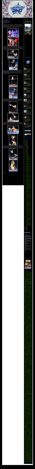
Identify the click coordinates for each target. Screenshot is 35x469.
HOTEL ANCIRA (28, 373)
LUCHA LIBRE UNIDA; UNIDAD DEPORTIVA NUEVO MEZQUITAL (28, 395)
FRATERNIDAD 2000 (27, 359)
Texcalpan (31, 450)
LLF (29, 384)
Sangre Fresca (29, 441)
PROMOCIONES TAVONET (27, 429)
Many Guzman (26, 399)
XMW (25, 461)
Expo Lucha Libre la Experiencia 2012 (28, 354)
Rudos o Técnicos (30, 436)
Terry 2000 (27, 450)
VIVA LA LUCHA (27, 460)
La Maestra (30, 381)
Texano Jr (29, 450)
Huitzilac (31, 373)
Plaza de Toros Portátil (30, 419)
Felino (28, 357)
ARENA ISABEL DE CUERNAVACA (28, 283)
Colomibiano (26, 311)
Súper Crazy (26, 447)
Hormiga (25, 373)
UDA (27, 454)
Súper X (27, 448)
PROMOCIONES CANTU (28, 426)
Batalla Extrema (30, 296)
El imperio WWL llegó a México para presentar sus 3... (29, 162)
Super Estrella (28, 447)
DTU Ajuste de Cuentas (29, 323)
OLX (29, 409)
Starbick (31, 446)
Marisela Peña (29, 399)
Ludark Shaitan (30, 397)
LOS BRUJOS (28, 385)
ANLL (27, 276)
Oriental (31, 409)
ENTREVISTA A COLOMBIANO (29, 336)
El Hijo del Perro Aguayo (28, 328)
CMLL (26, 307)
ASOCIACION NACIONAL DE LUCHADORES (28, 291)
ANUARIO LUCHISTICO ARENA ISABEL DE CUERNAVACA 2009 (28, 277)
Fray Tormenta (30, 359)
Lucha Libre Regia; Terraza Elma (28, 392)
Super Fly (31, 447)
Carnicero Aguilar (26, 301)
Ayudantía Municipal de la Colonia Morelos (28, 295)
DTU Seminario (26, 325)
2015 (25, 144)
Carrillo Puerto (29, 301)
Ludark (28, 397)
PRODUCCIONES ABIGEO (28, 424)
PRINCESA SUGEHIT (30, 423)
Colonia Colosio (28, 311)
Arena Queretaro (26, 288)
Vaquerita (25, 459)
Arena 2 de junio (26, 278)
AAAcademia (26, 273)
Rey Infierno (31, 435)
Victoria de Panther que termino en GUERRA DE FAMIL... (28, 177)
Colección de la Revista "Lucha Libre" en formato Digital (29, 123)
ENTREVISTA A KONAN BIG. (29, 340)
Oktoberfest (26, 409)
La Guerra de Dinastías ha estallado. (9, 18)
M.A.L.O (25, 398)
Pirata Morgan (28, 416)
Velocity (27, 459)
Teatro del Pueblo (26, 449)
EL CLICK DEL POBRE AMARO (28, 327)
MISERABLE (26, 404)
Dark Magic (26, 316)
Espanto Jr (29, 348)
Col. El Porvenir (30, 308)
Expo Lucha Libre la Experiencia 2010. (28, 353)
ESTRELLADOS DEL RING (29, 351)
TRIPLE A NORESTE (27, 453)
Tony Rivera (29, 451)
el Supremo (28, 331)
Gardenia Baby (29, 361)
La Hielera (29, 380)
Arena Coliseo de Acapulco (29, 281)
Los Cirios (30, 385)
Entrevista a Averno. (27, 335)
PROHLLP (27, 425)
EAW (28, 326)
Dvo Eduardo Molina (26, 326)
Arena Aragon (26, 279)
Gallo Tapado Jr (26, 361)
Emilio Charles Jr (26, 332)
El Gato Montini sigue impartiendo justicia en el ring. (29, 105)
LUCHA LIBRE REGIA (27, 391)
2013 (25, 226)
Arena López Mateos (30, 284)
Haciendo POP (26, 368)
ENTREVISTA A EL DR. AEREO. (28, 338)
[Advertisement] (8, 179)
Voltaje (29, 460)
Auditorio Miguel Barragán (27, 293)
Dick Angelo (28, 319)
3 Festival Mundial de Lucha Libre (28, 271)
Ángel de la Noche (27, 275)
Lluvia (30, 384)
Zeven (31, 461)
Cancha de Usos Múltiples (27, 300)
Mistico (27, 404)
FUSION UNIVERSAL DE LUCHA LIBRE (28, 360)
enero (26, 155)
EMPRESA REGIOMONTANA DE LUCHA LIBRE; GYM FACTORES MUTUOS (28, 333)
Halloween (29, 368)
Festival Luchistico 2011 (29, 358)
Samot (25, 440)
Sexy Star (27, 443)
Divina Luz (26, 320)
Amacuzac (29, 274)
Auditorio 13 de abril (26, 292)
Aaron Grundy (28, 273)
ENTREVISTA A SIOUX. (27, 341)
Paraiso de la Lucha (30, 412)
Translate (29, 131)
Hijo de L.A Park (28, 371)
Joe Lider (31, 376)
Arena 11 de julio (30, 277)
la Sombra (30, 382)
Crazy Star (31, 314)
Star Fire (29, 446)
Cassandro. (26, 302)
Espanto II (27, 348)
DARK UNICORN (28, 316)
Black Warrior (30, 297)
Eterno (25, 352)
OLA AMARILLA (28, 409)
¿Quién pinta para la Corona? (27, 271)
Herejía (25, 369)
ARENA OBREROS (28, 287)
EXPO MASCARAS (30, 354)
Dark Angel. (29, 315)
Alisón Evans (27, 274)
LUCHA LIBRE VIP (29, 395)
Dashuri (31, 316)
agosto (26, 149)
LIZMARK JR (27, 384)
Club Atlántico (30, 306)
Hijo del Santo (27, 372)
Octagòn (29, 408)
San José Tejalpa (30, 440)
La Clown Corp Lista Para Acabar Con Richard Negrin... (28, 159)
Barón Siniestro (26, 296)
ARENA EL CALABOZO (30, 282)
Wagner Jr (31, 460)
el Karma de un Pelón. (28, 329)
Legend (30, 383)
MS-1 (29, 406)
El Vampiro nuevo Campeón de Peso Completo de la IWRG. (28, 171)
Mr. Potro (27, 406)
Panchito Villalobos (26, 411)
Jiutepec (29, 376)
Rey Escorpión (28, 435)
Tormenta (31, 451)
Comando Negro (28, 312)
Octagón (27, 408)
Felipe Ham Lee (30, 357)
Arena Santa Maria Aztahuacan (29, 289)
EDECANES (31, 326)
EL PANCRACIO (28, 330)
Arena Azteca (29, 279)
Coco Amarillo (31, 307)
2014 (25, 145)
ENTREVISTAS (30, 343)
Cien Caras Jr (27, 305)
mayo (26, 152)
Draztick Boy (26, 322)
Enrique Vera (29, 334)
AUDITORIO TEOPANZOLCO (28, 294)
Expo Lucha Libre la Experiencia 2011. (28, 353)
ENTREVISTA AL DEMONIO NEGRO (28, 342)
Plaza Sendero (30, 420)
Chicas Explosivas (26, 304)
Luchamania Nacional (29, 396)
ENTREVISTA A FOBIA (27, 339)
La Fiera (27, 380)
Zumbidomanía (26, 462)
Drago (31, 321)
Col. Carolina (28, 308)
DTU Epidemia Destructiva (27, 324)
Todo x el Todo (26, 451)
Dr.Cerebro (25, 321)
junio (26, 151)
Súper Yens (29, 448)
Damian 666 (26, 315)
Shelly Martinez (30, 443)
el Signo (26, 331)
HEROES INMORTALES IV (27, 370)
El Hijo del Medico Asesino (28, 328)
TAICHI (31, 448)
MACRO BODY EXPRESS (29, 398)
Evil (26, 352)
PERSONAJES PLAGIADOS (29, 415)
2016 (25, 143)
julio (26, 150)
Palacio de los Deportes (27, 410)
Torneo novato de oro (29, 452)
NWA (26, 408)
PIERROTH (26, 416)
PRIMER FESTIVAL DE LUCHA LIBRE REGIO (28, 422)
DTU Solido (29, 325)
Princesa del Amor (26, 423)
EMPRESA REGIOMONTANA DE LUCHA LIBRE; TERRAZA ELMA (28, 334)
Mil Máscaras (29, 403)
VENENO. (29, 459)
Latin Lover (28, 383)
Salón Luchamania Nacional (29, 438)
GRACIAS (29, 364)
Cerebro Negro (29, 303)
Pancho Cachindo (30, 411)
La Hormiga (28, 381)
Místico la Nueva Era (30, 404)
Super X (25, 448)
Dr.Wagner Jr (28, 321)
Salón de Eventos (26, 437)
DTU (29, 322)
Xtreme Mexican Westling (28, 461)
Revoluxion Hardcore (29, 434)
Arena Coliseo (27, 280)
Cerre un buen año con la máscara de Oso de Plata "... (28, 215)
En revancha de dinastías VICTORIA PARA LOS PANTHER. (28, 188)
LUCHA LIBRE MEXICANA (27, 390)
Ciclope (25, 305)
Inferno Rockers (26, 374)
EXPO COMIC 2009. (29, 352)
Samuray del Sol (27, 440)
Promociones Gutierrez (30, 425)
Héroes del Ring (30, 369)
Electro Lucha (30, 331)
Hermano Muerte (27, 369)
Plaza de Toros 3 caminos (28, 417)
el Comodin (30, 327)
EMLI (29, 332)
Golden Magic (27, 364)
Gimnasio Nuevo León (27, 363)
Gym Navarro (29, 367)
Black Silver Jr (26, 297)
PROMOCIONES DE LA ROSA (28, 427)
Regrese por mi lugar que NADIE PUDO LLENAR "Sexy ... (28, 213)
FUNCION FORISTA (27, 360)
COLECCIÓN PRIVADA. (29, 309)
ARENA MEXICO (27, 285)
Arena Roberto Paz (30, 288)
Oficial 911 (31, 408)
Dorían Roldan (28, 320)
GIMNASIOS (31, 363)
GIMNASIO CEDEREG (27, 362)
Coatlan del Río (28, 307)
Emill (28, 332)
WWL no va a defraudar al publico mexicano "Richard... (28, 191)
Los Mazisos (29, 386)
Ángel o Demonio (30, 275)
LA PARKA (27, 382)
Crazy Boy (28, 314)
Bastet (28, 296)
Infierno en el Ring (29, 374)
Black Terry (28, 297)
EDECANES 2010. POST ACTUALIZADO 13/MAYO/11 (28, 111)
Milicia (31, 403)
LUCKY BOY (26, 397)
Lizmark (25, 384)
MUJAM (31, 406)
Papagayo (27, 412)
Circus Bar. (28, 306)
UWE (29, 458)
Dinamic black (30, 319)
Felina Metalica (26, 357)
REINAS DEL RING (27, 433)
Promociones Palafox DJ (29, 428)
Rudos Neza (27, 436)
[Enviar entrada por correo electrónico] (3, 172)
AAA (31, 272)
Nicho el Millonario (26, 407)
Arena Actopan (29, 278)
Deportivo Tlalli (27, 318)
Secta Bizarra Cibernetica (27, 442)
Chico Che (29, 304)
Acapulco (30, 273)
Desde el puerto (30, 318)
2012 (25, 227)
